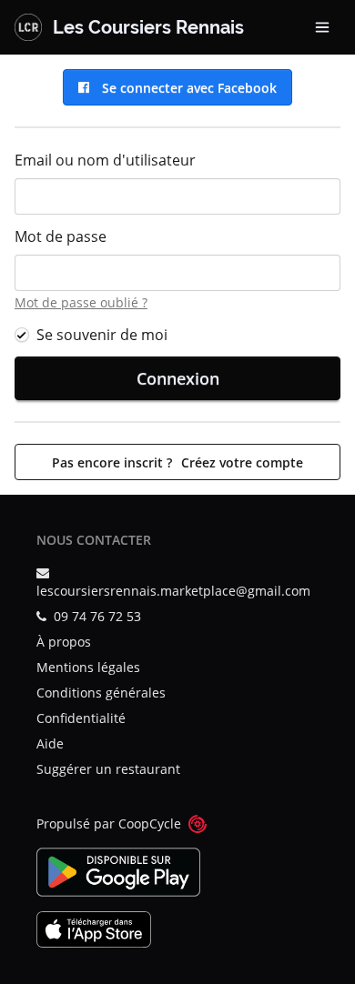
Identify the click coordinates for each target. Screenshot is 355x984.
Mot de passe (60, 236)
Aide (50, 743)
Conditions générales (101, 692)
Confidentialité (81, 718)
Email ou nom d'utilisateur (105, 160)
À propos (63, 641)
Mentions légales (88, 667)
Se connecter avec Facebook (186, 87)
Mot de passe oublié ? (81, 302)
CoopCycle (149, 823)
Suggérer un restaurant (108, 769)
